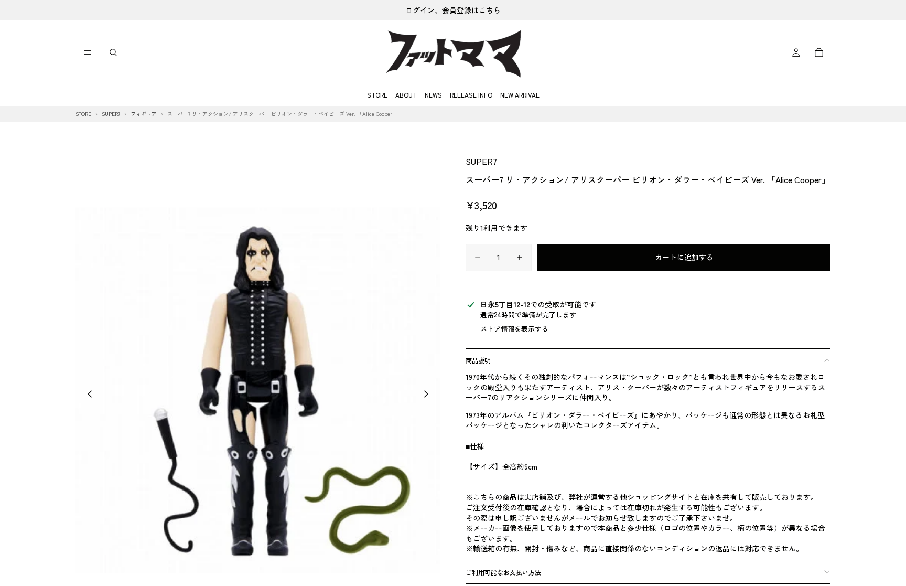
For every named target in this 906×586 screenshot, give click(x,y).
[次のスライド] (428, 395)
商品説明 (478, 360)
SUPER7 (481, 161)
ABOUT (406, 94)
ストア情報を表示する (514, 329)
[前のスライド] (87, 395)
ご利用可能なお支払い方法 (503, 572)
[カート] (818, 52)
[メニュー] (88, 52)
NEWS (433, 94)
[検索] (113, 52)
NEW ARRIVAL (520, 94)
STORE (377, 94)
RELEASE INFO (471, 94)
